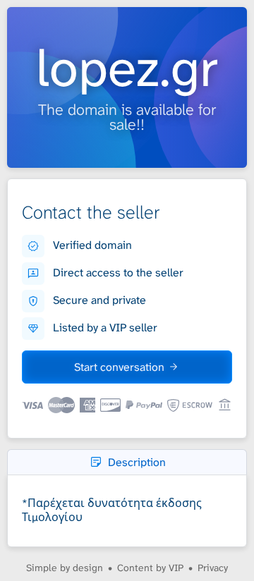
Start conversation (119, 367)
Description (137, 462)
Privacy (213, 567)
